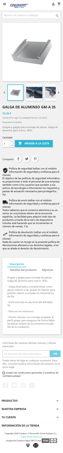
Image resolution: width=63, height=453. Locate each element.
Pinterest (35, 159)
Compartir (18, 159)
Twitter (14, 385)
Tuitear (26, 159)
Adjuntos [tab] (47, 269)
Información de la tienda (20, 425)
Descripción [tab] (17, 264)
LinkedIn (31, 385)
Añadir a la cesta (33, 143)
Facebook (5, 385)
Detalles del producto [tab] (23, 269)
